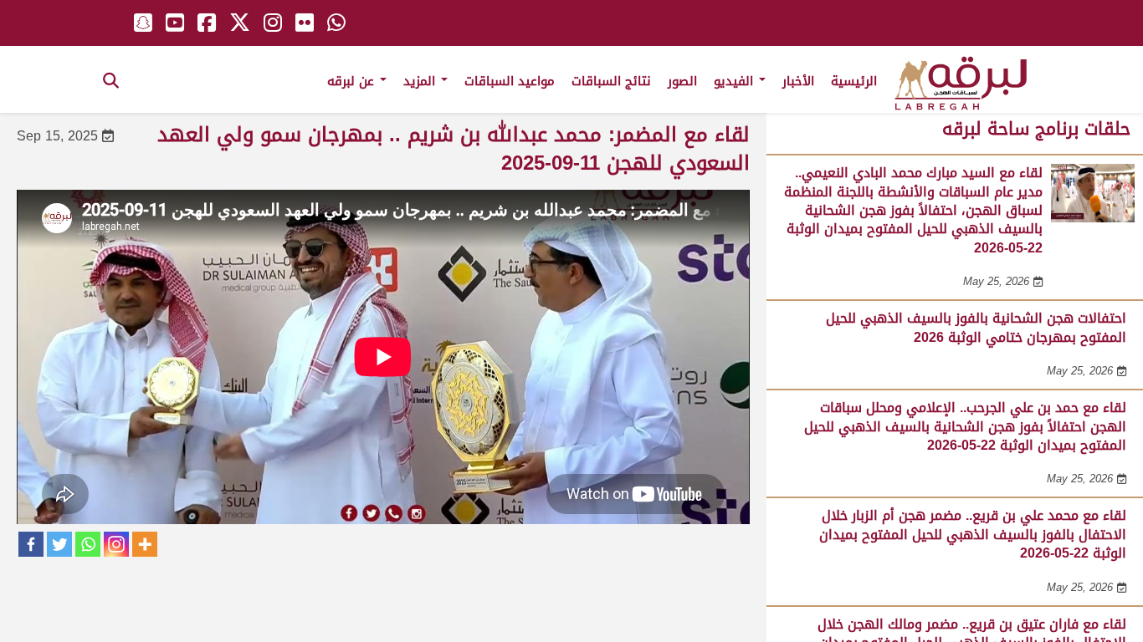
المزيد (421, 81)
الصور (682, 81)
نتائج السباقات (611, 81)
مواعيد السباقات (509, 81)
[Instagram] (116, 544)
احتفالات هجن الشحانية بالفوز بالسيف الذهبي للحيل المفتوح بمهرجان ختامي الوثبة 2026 (976, 327)
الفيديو (735, 81)
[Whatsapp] (87, 544)
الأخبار (798, 81)
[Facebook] (31, 544)
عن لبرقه (352, 81)
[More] (144, 544)
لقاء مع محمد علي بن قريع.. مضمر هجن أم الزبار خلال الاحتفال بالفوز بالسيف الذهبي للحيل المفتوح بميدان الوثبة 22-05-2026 (972, 534)
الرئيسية (854, 81)
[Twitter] (59, 544)
